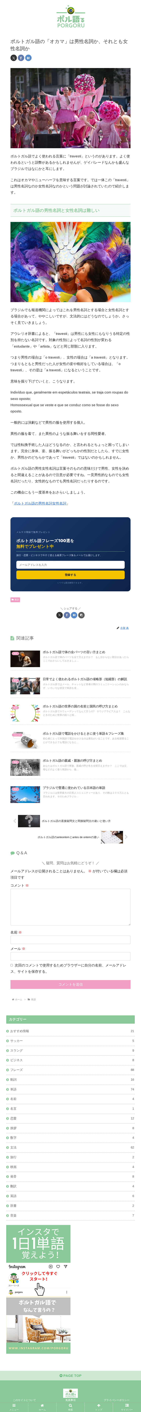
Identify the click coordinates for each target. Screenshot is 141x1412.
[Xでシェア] (13, 58)
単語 (17, 599)
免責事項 (70, 1400)
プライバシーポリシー (116, 1400)
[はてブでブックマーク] (28, 58)
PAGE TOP (72, 1376)
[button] (81, 615)
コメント (19, 885)
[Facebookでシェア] (21, 58)
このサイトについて (24, 1400)
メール (17, 949)
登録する (70, 574)
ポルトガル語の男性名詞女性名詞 (40, 503)
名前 (16, 932)
